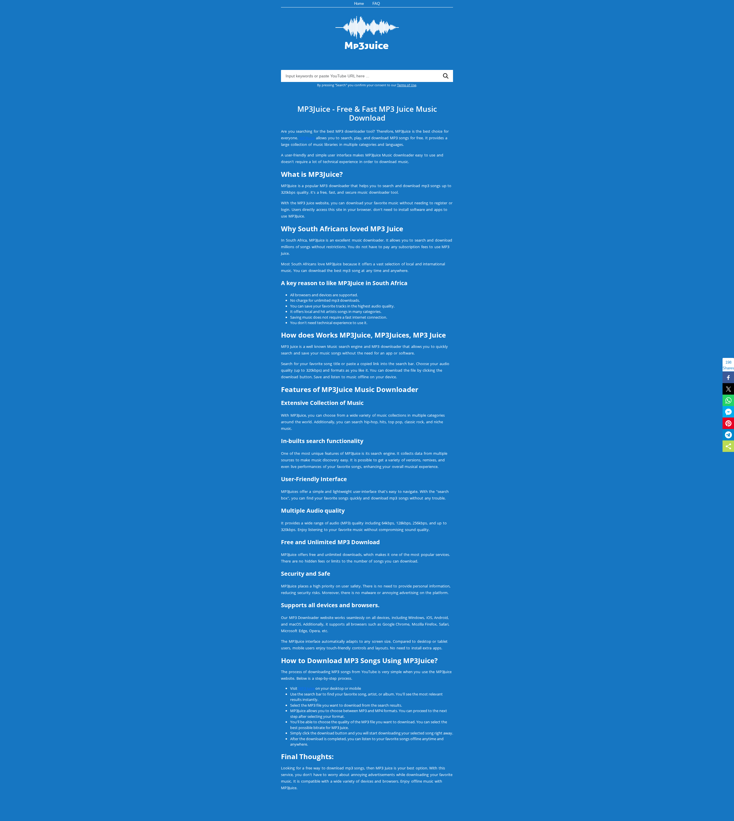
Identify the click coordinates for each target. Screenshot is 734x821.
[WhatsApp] (728, 400)
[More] (728, 446)
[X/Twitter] (728, 389)
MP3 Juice (306, 688)
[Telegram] (728, 434)
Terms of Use (406, 85)
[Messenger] (728, 412)
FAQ (376, 3)
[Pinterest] (728, 423)
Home (359, 3)
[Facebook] (728, 377)
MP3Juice (307, 137)
